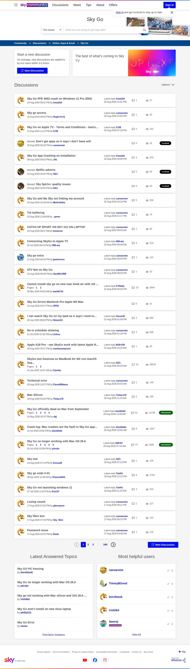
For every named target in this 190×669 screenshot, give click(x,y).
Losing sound (36, 501)
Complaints (124, 652)
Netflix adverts (45, 169)
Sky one (32, 458)
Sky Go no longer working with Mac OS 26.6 (56, 441)
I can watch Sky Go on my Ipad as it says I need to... (62, 316)
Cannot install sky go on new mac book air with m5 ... (62, 284)
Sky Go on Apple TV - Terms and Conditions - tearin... (62, 127)
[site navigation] (16, 5)
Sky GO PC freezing (30, 568)
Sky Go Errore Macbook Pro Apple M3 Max (55, 301)
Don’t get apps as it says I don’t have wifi (63, 141)
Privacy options (43, 652)
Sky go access (36, 112)
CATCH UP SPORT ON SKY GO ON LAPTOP (56, 227)
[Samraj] (112, 626)
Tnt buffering (35, 212)
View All (136, 634)
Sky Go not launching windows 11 (49, 487)
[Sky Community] (34, 5)
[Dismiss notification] (172, 12)
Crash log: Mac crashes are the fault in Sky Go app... (62, 426)
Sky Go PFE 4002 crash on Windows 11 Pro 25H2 (59, 98)
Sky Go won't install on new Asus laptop (44, 608)
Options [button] (165, 84)
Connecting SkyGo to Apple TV (47, 241)
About (100, 5)
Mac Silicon (35, 394)
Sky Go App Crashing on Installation (51, 155)
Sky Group (148, 652)
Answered (166, 412)
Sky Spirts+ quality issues (53, 184)
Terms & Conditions (61, 652)
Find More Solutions (54, 634)
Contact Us (136, 652)
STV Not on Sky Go (39, 269)
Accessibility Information (106, 652)
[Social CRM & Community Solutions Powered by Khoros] (179, 660)
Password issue (37, 530)
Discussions (60, 5)
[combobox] (101, 29)
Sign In (169, 5)
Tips (88, 5)
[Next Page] (113, 544)
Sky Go (95, 19)
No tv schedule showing (43, 330)
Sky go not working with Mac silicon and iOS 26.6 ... (52, 595)
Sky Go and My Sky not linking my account (55, 198)
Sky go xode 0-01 (38, 473)
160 (105, 544)
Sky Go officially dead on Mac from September (58, 409)
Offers (113, 5)
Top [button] (184, 651)
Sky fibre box (36, 516)
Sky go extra (35, 255)
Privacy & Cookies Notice (83, 652)
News (77, 5)
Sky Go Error (25, 622)
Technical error (37, 380)
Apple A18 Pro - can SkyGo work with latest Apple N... (63, 344)
